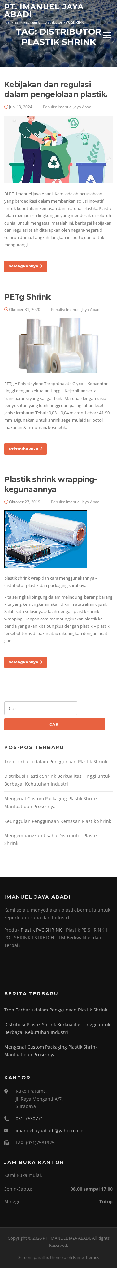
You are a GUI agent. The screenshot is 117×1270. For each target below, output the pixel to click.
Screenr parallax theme (40, 1257)
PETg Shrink (27, 297)
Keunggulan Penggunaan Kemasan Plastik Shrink (57, 821)
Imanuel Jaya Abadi (75, 107)
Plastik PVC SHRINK (41, 930)
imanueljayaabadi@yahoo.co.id (50, 1130)
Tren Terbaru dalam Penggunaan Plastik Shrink (55, 762)
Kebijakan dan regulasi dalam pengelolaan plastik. (55, 89)
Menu (107, 35)
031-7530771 (29, 1118)
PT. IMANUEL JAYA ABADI (44, 10)
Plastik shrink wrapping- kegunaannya (50, 484)
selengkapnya (23, 266)
